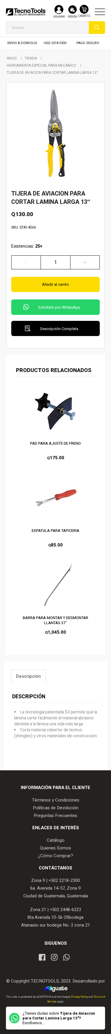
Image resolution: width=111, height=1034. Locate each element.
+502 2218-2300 (55, 43)
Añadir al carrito (55, 284)
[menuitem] (97, 12)
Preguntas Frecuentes (55, 815)
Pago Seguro (87, 43)
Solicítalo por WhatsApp (59, 307)
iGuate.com (57, 988)
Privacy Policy (80, 997)
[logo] (26, 12)
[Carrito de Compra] (84, 14)
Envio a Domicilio (22, 43)
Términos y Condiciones (55, 800)
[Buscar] (97, 27)
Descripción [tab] (28, 676)
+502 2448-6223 (65, 909)
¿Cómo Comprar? (55, 855)
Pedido (72, 17)
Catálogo (56, 840)
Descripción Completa (59, 329)
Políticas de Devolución (55, 808)
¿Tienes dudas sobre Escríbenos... (58, 1018)
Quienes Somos (55, 848)
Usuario (59, 17)
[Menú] (97, 12)
